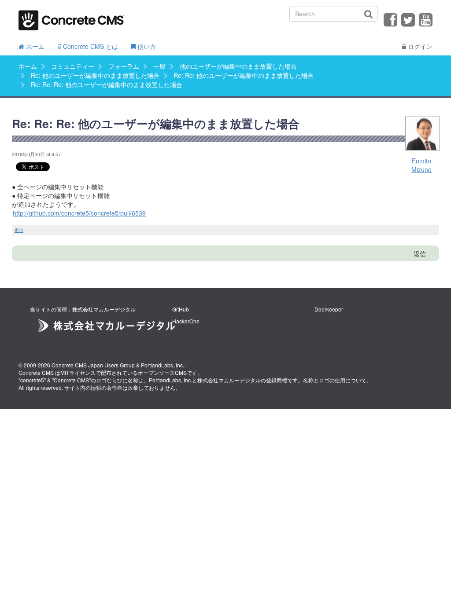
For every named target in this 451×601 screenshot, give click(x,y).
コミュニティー (72, 66)
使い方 (146, 46)
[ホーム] (71, 17)
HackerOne (186, 321)
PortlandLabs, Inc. (162, 365)
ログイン (419, 46)
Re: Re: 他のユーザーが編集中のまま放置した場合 (244, 75)
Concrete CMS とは (89, 46)
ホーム (34, 46)
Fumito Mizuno (421, 165)
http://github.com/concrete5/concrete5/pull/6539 (79, 213)
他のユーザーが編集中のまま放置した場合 (238, 66)
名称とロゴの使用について (334, 380)
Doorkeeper (328, 309)
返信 (19, 230)
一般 (159, 66)
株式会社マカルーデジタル (229, 380)
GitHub (180, 309)
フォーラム (123, 66)
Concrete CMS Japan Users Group (93, 365)
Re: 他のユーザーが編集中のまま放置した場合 (95, 75)
